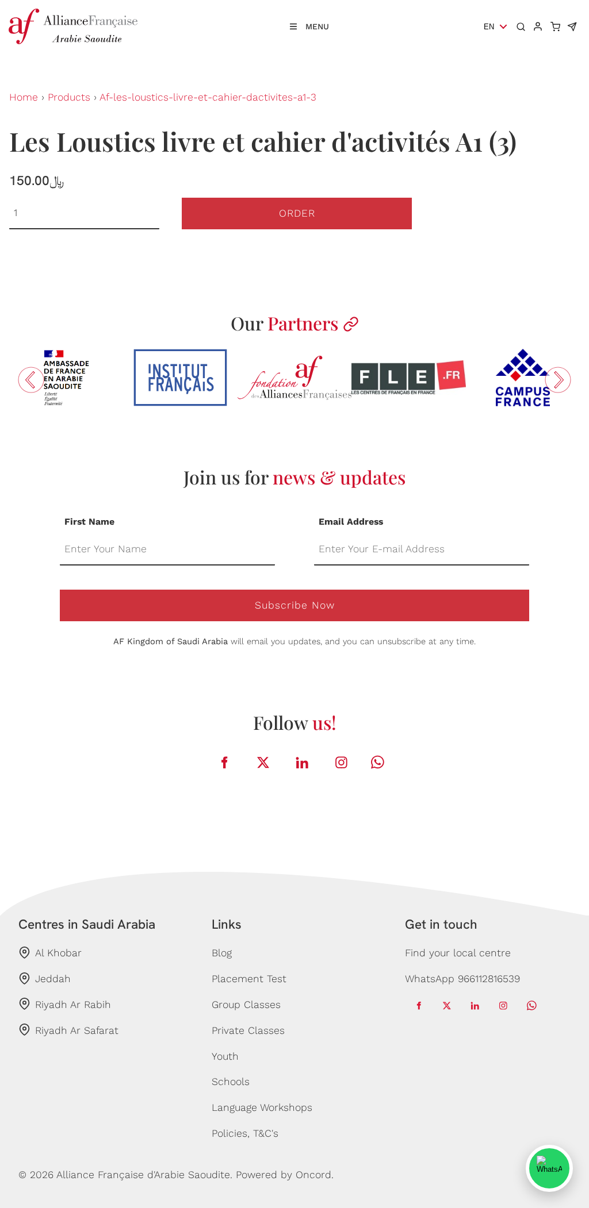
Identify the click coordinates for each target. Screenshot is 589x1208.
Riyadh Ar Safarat (76, 1030)
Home (23, 97)
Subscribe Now (295, 605)
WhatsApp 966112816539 (462, 978)
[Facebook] (224, 762)
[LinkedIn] (303, 762)
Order (297, 213)
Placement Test (249, 978)
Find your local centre (458, 953)
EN (489, 26)
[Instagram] (342, 762)
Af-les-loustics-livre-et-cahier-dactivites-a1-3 (208, 97)
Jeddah (53, 978)
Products (69, 97)
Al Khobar (58, 953)
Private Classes (248, 1030)
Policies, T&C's (245, 1133)
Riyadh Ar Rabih (73, 1004)
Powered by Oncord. (285, 1174)
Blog (222, 953)
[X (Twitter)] (263, 762)
